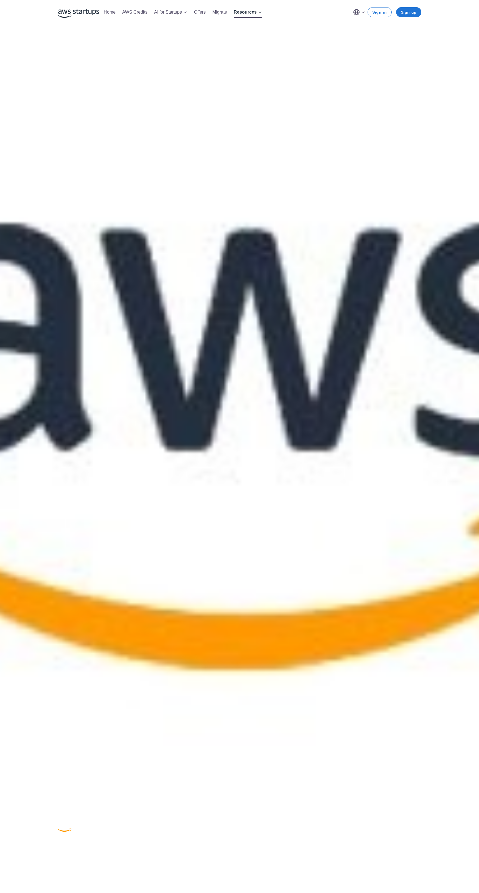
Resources (245, 12)
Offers (200, 12)
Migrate (219, 12)
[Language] (359, 12)
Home (110, 12)
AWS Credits (134, 12)
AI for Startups (168, 12)
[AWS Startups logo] (78, 12)
